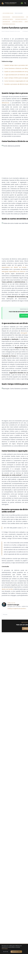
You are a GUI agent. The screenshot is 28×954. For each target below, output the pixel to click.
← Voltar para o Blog (7, 13)
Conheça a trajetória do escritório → (17, 608)
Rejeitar (5, 951)
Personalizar (5, 948)
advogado (24, 333)
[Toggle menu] (25, 3)
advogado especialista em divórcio (13, 271)
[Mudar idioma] (22, 3)
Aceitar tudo (16, 951)
